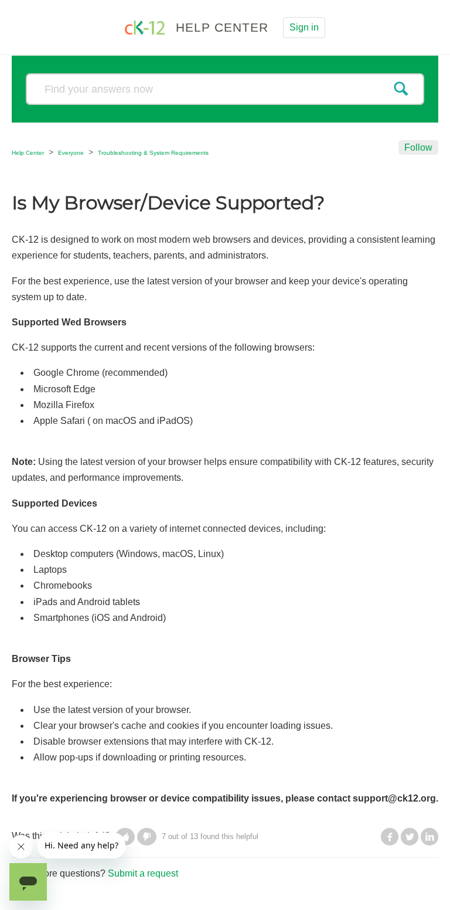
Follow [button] (418, 147)
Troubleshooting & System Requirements (153, 153)
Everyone (71, 153)
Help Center (28, 153)
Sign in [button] (304, 27)
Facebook (389, 837)
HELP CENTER (222, 27)
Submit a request (143, 873)
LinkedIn (429, 837)
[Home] (146, 27)
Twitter (409, 837)
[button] (146, 837)
